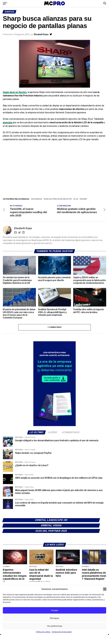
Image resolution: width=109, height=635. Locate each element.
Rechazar (54, 618)
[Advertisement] (54, 176)
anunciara (8, 122)
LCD (76, 199)
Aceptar (54, 610)
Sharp (84, 199)
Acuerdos (37, 199)
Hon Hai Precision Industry (58, 199)
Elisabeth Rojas (41, 34)
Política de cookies (43, 632)
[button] (104, 589)
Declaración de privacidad (62, 632)
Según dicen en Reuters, (15, 92)
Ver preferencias (54, 626)
